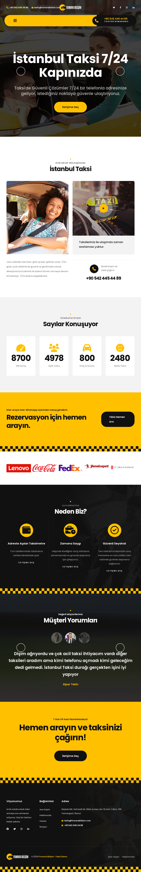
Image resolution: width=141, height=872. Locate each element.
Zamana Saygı (70, 543)
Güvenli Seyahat (114, 543)
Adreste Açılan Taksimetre (26, 543)
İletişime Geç (70, 100)
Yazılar (43, 821)
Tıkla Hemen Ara (117, 419)
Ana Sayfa (45, 809)
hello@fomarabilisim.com (47, 7)
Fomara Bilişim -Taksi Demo (53, 856)
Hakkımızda (45, 815)
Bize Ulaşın (113, 856)
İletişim (43, 826)
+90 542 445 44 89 (19, 7)
